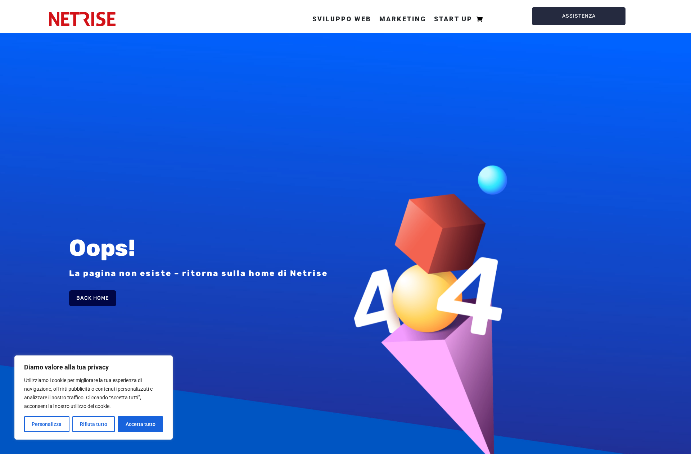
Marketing (402, 19)
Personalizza (47, 424)
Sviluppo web (341, 19)
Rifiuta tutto (93, 424)
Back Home (92, 298)
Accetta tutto (140, 424)
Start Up (453, 19)
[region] (93, 397)
